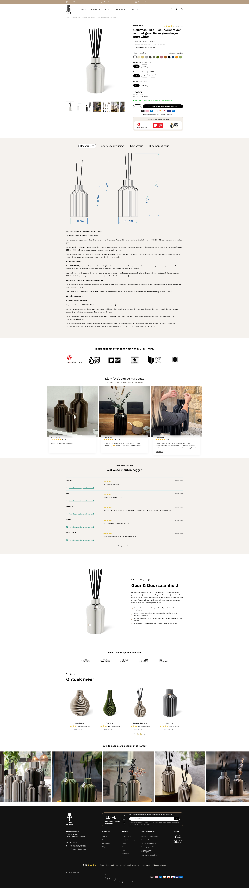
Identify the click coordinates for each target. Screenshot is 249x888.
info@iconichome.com (78, 849)
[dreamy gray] (146, 57)
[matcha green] (180, 57)
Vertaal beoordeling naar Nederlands (81, 488)
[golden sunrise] (176, 57)
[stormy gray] (150, 57)
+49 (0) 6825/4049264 (78, 846)
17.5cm (144, 66)
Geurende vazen (108, 840)
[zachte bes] (161, 57)
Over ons (125, 846)
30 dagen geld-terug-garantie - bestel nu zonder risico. (158, 114)
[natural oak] (142, 57)
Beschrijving (87, 146)
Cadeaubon (106, 843)
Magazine (105, 846)
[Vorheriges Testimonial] (50, 420)
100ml (137, 76)
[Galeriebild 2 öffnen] (77, 776)
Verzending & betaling (149, 855)
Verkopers (125, 853)
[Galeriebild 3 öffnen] (128, 776)
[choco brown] (165, 57)
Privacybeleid (146, 840)
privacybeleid (158, 822)
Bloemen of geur (159, 146)
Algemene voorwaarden (149, 836)
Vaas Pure (169, 723)
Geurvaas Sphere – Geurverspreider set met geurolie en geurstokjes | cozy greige (139, 723)
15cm (136, 66)
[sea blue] (172, 57)
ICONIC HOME (75, 872)
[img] (107, 481)
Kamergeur (136, 146)
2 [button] (121, 546)
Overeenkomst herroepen (146, 850)
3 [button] (125, 546)
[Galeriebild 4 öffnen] (180, 776)
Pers (123, 850)
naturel (144, 85)
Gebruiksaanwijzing (112, 146)
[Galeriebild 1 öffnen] (25, 776)
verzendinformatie (133, 882)
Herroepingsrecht (147, 846)
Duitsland (154, 101)
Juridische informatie (148, 843)
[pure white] (135, 57)
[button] (120, 9)
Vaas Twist (109, 723)
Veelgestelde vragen (129, 840)
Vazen (104, 836)
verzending (145, 96)
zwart (136, 85)
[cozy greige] (138, 57)
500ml (153, 76)
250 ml (145, 76)
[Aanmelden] (177, 818)
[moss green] (157, 57)
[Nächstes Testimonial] (199, 420)
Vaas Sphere (79, 723)
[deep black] (169, 57)
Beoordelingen (127, 836)
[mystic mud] (154, 57)
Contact (124, 843)
